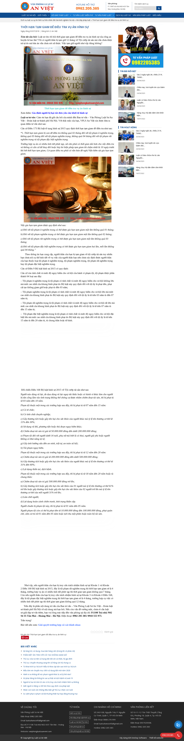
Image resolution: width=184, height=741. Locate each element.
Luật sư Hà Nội (75, 722)
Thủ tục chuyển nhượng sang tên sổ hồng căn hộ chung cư (47, 662)
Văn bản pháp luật (142, 15)
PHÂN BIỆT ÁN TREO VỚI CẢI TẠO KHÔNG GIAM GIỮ (45, 655)
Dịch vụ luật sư (123, 15)
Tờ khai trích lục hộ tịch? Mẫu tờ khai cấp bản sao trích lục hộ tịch (49, 666)
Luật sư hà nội (29, 15)
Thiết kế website (156, 737)
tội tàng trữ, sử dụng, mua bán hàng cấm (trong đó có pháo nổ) (49, 651)
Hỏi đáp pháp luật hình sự (80, 717)
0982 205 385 (36, 716)
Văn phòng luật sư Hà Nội (79, 731)
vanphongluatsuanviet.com (40, 731)
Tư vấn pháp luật (103, 15)
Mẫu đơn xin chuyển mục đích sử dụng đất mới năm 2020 (46, 670)
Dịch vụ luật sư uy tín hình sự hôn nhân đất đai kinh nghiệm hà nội (47, 20)
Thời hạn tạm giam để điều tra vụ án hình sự (48, 634)
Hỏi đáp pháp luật (60, 15)
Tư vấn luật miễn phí (83, 15)
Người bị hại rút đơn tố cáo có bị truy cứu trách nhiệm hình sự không (51, 682)
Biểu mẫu (157, 15)
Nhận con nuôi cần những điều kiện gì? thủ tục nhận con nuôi (48, 690)
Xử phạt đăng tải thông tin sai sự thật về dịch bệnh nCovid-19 (48, 678)
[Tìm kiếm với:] (145, 8)
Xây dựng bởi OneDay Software (133, 737)
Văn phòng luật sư (77, 726)
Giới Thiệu (42, 15)
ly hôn (85, 722)
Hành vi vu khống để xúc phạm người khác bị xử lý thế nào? (47, 674)
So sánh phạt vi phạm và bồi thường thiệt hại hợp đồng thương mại (50, 694)
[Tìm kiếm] (158, 8)
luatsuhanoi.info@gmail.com (37, 720)
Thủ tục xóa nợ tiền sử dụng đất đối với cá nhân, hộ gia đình (47, 659)
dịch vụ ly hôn (75, 713)
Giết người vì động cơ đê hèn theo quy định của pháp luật (46, 686)
